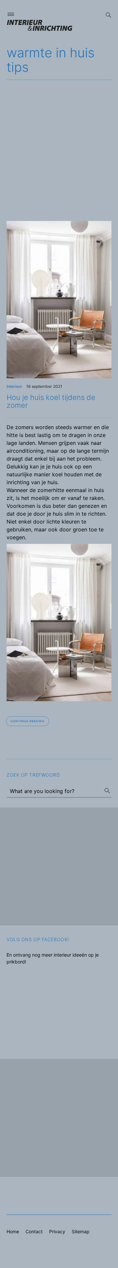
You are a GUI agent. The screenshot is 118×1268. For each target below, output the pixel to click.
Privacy (57, 1231)
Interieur (14, 386)
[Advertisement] (59, 142)
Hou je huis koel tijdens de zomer (51, 401)
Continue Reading (27, 721)
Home (13, 1231)
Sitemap (80, 1231)
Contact (34, 1231)
